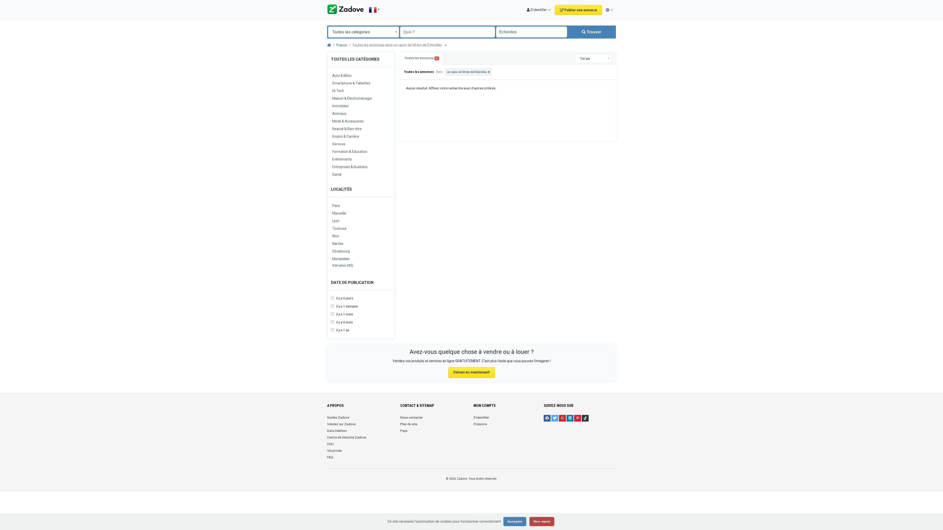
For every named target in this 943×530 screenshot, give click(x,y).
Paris (336, 206)
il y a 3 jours (344, 298)
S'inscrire (480, 424)
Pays (403, 431)
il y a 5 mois (344, 322)
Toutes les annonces (420, 58)
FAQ (330, 457)
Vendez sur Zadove (341, 424)
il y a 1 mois (344, 314)
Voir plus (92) (342, 265)
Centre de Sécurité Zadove (346, 437)
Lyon (335, 221)
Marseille (339, 213)
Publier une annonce (580, 10)
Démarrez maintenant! (471, 372)
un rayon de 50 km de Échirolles (467, 72)
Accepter (514, 521)
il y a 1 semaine (347, 306)
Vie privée (334, 450)
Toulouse (339, 228)
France (341, 45)
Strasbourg (341, 251)
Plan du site (408, 424)
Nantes (337, 244)
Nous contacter (411, 417)
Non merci (541, 521)
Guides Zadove (338, 417)
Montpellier (341, 259)
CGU (330, 444)
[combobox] (363, 32)
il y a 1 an (342, 330)
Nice (335, 236)
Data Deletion (337, 431)
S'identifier (481, 417)
